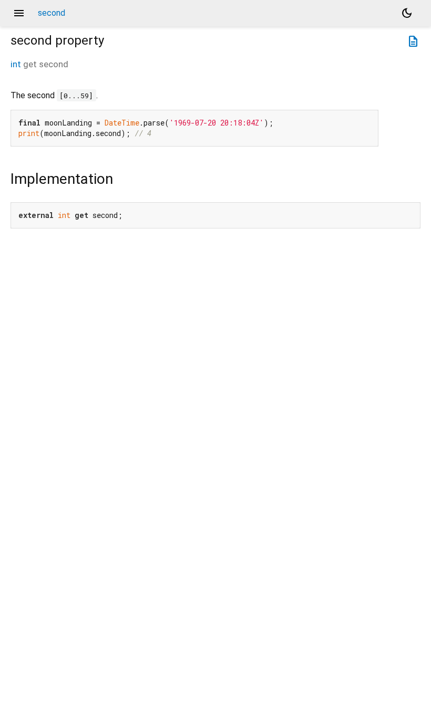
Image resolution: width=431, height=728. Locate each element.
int (16, 64)
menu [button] (19, 13)
